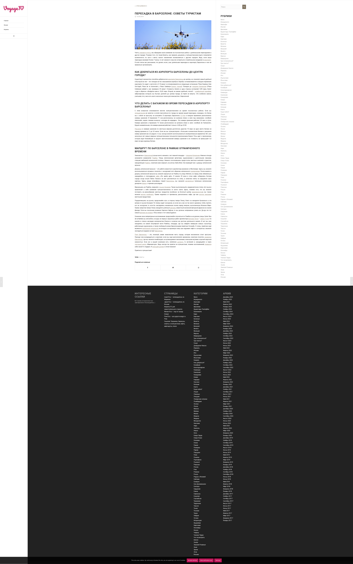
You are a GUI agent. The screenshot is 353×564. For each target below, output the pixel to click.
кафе (158, 176)
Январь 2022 (227, 384)
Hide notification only (206, 560)
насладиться (189, 181)
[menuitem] (14, 21)
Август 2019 (227, 447)
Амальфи (224, 24)
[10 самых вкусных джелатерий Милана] (1, 282)
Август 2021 (227, 394)
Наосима (224, 146)
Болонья (224, 41)
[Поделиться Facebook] (147, 267)
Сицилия (224, 219)
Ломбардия (225, 124)
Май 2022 (226, 377)
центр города (176, 86)
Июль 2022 (227, 372)
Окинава (224, 163)
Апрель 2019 (227, 457)
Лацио (223, 114)
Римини (223, 194)
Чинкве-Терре (225, 258)
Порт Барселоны (141, 234)
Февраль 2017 (228, 518)
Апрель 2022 (227, 380)
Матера (223, 134)
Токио (223, 231)
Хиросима (224, 248)
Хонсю (223, 253)
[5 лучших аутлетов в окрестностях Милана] (351, 282)
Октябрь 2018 (227, 472)
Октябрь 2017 (227, 498)
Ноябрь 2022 (227, 362)
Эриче (223, 272)
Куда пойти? (225, 112)
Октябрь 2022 (227, 365)
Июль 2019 (227, 450)
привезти (208, 244)
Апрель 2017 (227, 513)
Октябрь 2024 (227, 311)
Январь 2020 (227, 435)
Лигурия (223, 119)
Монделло (224, 143)
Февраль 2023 (228, 355)
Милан (223, 136)
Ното (222, 156)
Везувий (223, 49)
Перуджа (224, 175)
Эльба (223, 265)
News (222, 20)
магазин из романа (146, 213)
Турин (223, 236)
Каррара (223, 102)
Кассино (223, 104)
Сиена (223, 214)
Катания (223, 107)
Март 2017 (226, 515)
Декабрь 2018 (228, 467)
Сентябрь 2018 (228, 474)
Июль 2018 (227, 477)
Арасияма (224, 29)
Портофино (224, 182)
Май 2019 (226, 455)
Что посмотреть (226, 260)
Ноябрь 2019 (227, 440)
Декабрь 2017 (228, 494)
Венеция (224, 54)
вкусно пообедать (147, 194)
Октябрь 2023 (227, 336)
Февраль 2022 (228, 382)
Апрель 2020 (227, 428)
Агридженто (225, 22)
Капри (223, 100)
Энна (222, 270)
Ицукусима (224, 78)
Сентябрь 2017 (228, 501)
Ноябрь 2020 (227, 411)
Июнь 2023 (227, 345)
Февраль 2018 (228, 489)
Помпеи (223, 180)
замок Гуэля (204, 219)
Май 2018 (226, 482)
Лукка (223, 129)
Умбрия (223, 238)
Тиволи (223, 228)
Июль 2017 (227, 506)
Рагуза (223, 189)
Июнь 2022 (227, 375)
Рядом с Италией (226, 199)
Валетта (223, 44)
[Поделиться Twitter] (173, 267)
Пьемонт (224, 185)
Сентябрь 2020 (228, 416)
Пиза (222, 177)
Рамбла (154, 158)
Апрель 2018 (227, 484)
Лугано (223, 126)
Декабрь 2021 (228, 387)
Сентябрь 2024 (228, 314)
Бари (222, 37)
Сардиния (224, 211)
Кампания (224, 95)
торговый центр (141, 244)
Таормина (224, 224)
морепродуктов (197, 192)
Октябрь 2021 (227, 392)
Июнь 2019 (227, 452)
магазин (173, 208)
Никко (223, 153)
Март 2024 (226, 324)
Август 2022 (227, 370)
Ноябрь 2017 (227, 496)
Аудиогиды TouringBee (228, 32)
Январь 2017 (227, 520)
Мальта (223, 131)
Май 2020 (226, 426)
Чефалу (223, 255)
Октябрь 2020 (227, 413)
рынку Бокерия (165, 187)
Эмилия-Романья (227, 267)
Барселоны (170, 181)
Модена (223, 139)
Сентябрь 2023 (228, 338)
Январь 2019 (227, 464)
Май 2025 (226, 302)
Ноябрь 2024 (227, 309)
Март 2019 (226, 460)
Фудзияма (224, 245)
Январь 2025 (227, 307)
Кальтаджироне (226, 90)
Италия (223, 73)
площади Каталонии (199, 86)
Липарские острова (227, 122)
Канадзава (224, 97)
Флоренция (224, 243)
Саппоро (223, 209)
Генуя (222, 66)
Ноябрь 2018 (227, 469)
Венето (223, 51)
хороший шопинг (158, 247)
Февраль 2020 (228, 433)
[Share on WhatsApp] (198, 267)
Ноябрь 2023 (227, 333)
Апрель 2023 (227, 350)
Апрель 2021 (227, 401)
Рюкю (223, 197)
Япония (223, 277)
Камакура (224, 92)
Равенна (224, 187)
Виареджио (225, 58)
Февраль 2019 (228, 462)
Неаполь (224, 151)
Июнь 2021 (227, 396)
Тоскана (223, 233)
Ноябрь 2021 (227, 389)
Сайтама (223, 202)
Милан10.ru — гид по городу (173, 311)
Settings (218, 560)
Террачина (224, 226)
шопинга (180, 242)
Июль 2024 (227, 319)
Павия (223, 168)
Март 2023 (226, 353)
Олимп (166, 314)
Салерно (223, 204)
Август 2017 (227, 503)
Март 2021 (226, 404)
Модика (223, 141)
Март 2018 (226, 486)
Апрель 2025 (227, 304)
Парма (223, 173)
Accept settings (192, 560)
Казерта (223, 83)
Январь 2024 (227, 328)
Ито (222, 75)
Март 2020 (226, 430)
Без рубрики (141, 6)
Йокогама (224, 80)
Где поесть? (225, 63)
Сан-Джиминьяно (227, 206)
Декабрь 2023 (228, 331)
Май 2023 (226, 348)
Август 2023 (227, 341)
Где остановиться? (227, 61)
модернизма (195, 171)
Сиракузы (224, 216)
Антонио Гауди (193, 219)
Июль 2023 (227, 343)
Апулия (223, 27)
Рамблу (147, 163)
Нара (222, 148)
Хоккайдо (224, 250)
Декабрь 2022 (228, 360)
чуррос (144, 183)
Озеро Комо (225, 160)
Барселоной (149, 155)
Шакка (223, 262)
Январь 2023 (227, 358)
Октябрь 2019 (227, 443)
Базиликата (225, 34)
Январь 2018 (227, 491)
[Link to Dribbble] (14, 36)
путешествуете (140, 113)
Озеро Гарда (225, 158)
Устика (223, 241)
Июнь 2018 (227, 479)
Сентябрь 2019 (228, 445)
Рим (222, 192)
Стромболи (224, 221)
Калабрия (224, 87)
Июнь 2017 (227, 508)
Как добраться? (226, 85)
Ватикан (223, 46)
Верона (223, 56)
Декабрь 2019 (228, 438)
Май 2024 (226, 321)
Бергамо (224, 39)
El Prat (183, 115)
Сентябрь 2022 (228, 367)
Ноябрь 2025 (227, 299)
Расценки (138, 129)
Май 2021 (226, 399)
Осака (223, 165)
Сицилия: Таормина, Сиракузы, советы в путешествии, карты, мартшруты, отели (174, 323)
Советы (141, 257)
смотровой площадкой (150, 228)
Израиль (224, 71)
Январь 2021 (227, 406)
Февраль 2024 (228, 326)
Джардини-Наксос (227, 68)
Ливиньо (224, 117)
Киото (223, 109)
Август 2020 (227, 418)
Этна (222, 275)
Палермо (224, 170)
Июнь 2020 (227, 423)
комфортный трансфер (203, 91)
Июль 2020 (227, 421)
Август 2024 (227, 316)
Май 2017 (226, 511)
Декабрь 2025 (228, 297)
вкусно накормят (205, 194)
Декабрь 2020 (228, 409)
